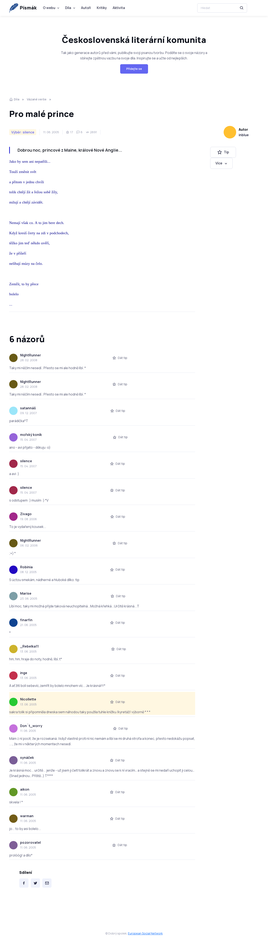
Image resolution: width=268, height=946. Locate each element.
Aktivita (119, 7)
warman (27, 816)
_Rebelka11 (29, 646)
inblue (244, 135)
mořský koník (31, 434)
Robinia (26, 567)
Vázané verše (36, 99)
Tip (226, 152)
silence (26, 461)
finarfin (26, 620)
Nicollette (28, 699)
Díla (68, 7)
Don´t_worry (31, 725)
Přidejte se (134, 69)
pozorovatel (30, 842)
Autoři (86, 7)
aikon (24, 789)
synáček (27, 757)
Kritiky (102, 7)
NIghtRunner (30, 355)
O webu (49, 7)
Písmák (28, 8)
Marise (25, 593)
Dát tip (122, 358)
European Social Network (145, 933)
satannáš (28, 408)
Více (218, 163)
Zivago (26, 514)
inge (23, 673)
